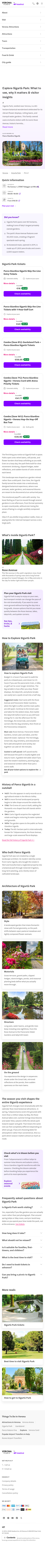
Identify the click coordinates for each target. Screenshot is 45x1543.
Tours (4, 40)
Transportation (8, 48)
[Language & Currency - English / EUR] (37, 3)
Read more (7, 126)
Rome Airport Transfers (12, 1438)
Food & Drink (8, 55)
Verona (5, 173)
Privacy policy (7, 1485)
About (4, 12)
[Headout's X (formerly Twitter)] (21, 1518)
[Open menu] (42, 3)
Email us (8, 1469)
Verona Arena (28, 1422)
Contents (11, 1537)
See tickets (20, 1224)
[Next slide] (40, 552)
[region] (22, 552)
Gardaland (19, 1426)
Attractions (7, 33)
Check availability (22, 293)
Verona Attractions (10, 26)
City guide (6, 62)
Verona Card (34, 1430)
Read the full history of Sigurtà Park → (18, 840)
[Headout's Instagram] (8, 1518)
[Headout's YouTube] (13, 1518)
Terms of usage (8, 1489)
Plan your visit (8, 205)
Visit (4, 19)
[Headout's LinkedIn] (4, 1518)
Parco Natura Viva (9, 1430)
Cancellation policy (10, 1493)
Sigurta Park (16, 173)
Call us (7, 1465)
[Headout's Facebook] (17, 1518)
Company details (9, 1481)
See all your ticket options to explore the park (21, 770)
